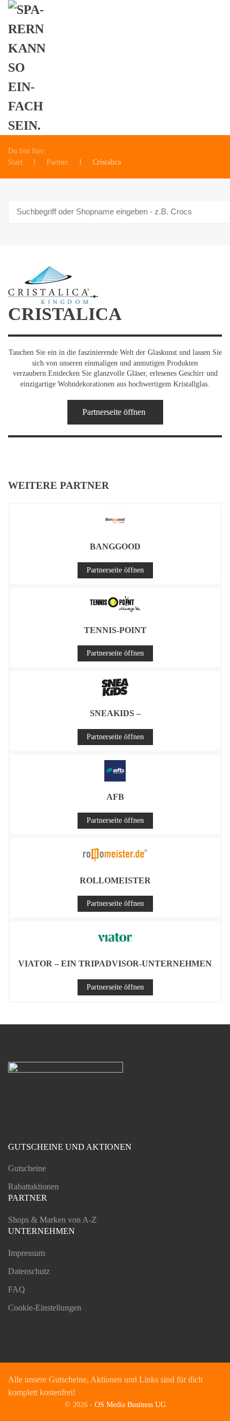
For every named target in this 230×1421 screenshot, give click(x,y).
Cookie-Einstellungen (44, 1307)
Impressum (26, 1253)
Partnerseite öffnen (113, 411)
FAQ (16, 1289)
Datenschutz (29, 1271)
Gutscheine (27, 1168)
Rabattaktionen (33, 1186)
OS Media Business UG (130, 1405)
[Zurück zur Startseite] (32, 67)
